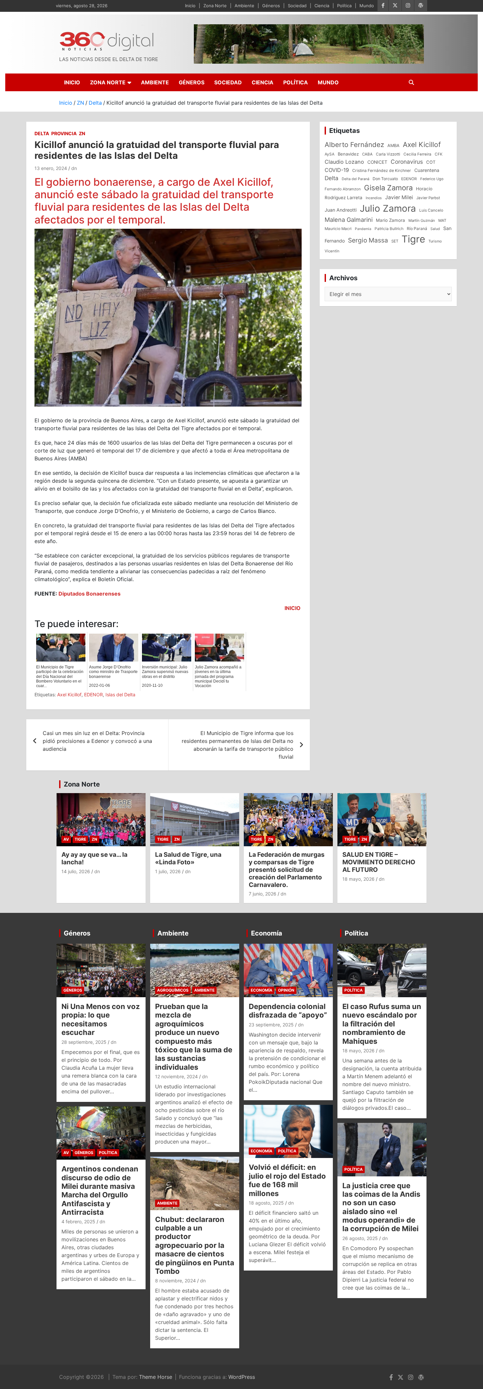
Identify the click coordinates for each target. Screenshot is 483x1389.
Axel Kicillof (69, 694)
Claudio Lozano (344, 161)
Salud (435, 228)
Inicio (190, 5)
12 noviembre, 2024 (176, 1076)
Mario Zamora (390, 220)
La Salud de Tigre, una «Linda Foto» (188, 858)
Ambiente (244, 5)
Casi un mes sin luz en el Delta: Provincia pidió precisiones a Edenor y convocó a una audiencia (97, 741)
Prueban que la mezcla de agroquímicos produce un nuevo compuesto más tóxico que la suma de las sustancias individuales (193, 1036)
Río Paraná (417, 228)
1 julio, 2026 (168, 871)
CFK (439, 154)
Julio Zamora (388, 208)
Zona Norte (215, 5)
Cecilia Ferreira (417, 154)
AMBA (393, 145)
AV (66, 839)
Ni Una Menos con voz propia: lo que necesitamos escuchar (100, 1019)
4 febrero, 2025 (78, 1221)
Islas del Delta (120, 694)
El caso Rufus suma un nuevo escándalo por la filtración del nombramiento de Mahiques (381, 1023)
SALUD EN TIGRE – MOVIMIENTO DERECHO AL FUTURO (378, 862)
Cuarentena (426, 170)
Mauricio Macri (338, 228)
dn (74, 168)
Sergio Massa (368, 240)
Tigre (413, 239)
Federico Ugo (432, 179)
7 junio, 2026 (262, 893)
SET (394, 241)
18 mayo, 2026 (358, 879)
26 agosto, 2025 (360, 1238)
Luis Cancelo (431, 210)
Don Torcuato (385, 178)
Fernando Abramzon (343, 189)
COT (430, 162)
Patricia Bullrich (389, 228)
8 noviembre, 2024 (175, 1280)
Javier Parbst (428, 198)
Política (344, 5)
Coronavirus (407, 161)
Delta (41, 133)
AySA (329, 154)
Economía (266, 933)
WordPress (241, 1377)
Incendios (374, 198)
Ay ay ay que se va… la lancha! (94, 858)
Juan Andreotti (340, 210)
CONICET (377, 162)
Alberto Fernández (354, 144)
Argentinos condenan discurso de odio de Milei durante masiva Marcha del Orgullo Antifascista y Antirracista (99, 1190)
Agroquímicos (173, 990)
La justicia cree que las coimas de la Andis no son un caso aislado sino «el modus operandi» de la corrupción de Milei (381, 1207)
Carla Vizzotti (388, 154)
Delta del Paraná (355, 179)
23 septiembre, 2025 (271, 1024)
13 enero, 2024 (50, 168)
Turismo (435, 241)
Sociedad (297, 5)
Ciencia (321, 5)
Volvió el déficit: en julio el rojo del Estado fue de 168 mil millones (287, 1180)
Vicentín (332, 251)
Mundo (366, 5)
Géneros (271, 5)
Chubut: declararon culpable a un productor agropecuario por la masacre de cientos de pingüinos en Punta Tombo (194, 1245)
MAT (442, 220)
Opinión (286, 990)
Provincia (64, 133)
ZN (82, 133)
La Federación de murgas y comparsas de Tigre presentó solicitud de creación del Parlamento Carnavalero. (287, 869)
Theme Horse (155, 1377)
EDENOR (93, 694)
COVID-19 (337, 170)
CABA (367, 154)
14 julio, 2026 (75, 871)
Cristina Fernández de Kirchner (381, 170)
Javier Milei (399, 197)
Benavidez (348, 154)
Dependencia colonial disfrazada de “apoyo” (288, 1010)
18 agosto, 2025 (266, 1203)
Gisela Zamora (388, 187)
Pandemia (363, 229)
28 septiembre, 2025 (83, 1042)
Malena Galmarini (349, 219)
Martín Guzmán (421, 220)
